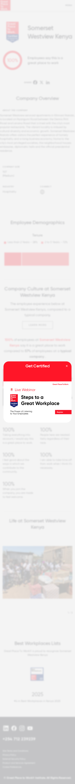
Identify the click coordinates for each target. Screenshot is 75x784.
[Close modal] (67, 366)
